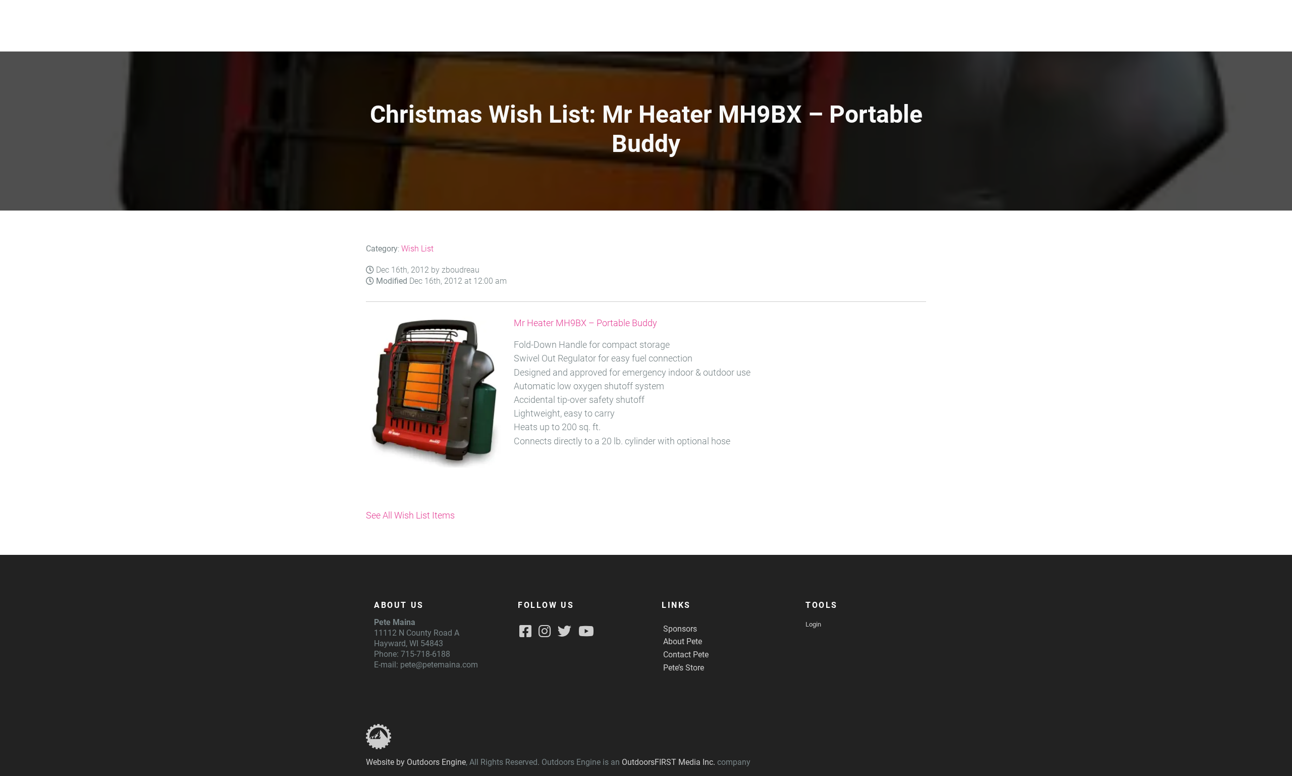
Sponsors (680, 629)
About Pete (682, 641)
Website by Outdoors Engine (416, 762)
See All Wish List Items (410, 515)
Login (813, 624)
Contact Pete (686, 654)
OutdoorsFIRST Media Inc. (668, 762)
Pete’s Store (683, 667)
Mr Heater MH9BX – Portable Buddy (585, 323)
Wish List (417, 248)
